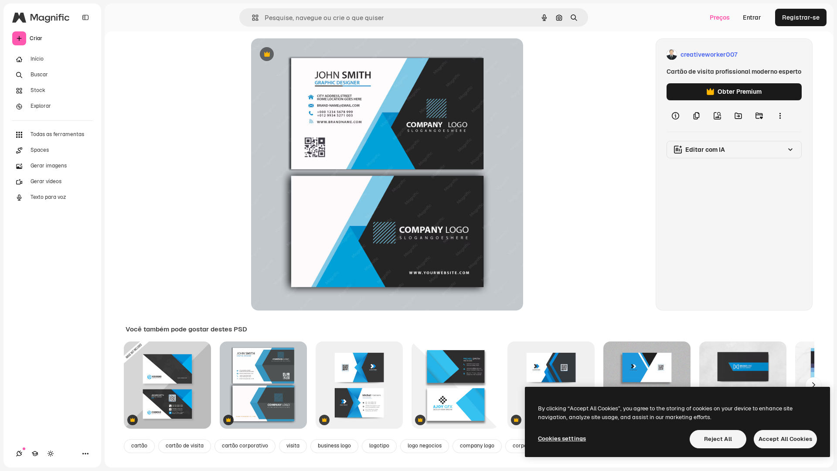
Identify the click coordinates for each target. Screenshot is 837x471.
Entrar (752, 17)
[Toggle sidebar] (85, 17)
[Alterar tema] (51, 454)
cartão (139, 445)
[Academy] (35, 454)
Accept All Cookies (785, 439)
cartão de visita (185, 445)
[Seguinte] (813, 385)
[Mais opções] (780, 116)
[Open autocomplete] (252, 17)
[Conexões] (19, 454)
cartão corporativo (245, 445)
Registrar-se (801, 17)
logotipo (379, 445)
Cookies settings (562, 438)
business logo (334, 445)
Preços (720, 17)
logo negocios (425, 445)
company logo (477, 445)
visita (292, 445)
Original (307, 55)
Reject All (718, 439)
